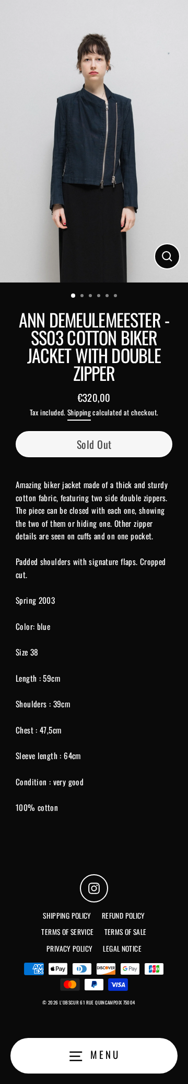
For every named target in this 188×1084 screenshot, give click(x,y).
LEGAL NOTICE (122, 948)
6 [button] (116, 296)
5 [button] (108, 296)
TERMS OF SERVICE (67, 932)
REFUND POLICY (123, 915)
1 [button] (73, 296)
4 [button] (99, 296)
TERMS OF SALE (125, 932)
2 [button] (83, 296)
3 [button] (91, 296)
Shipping (79, 412)
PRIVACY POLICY (69, 948)
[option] (94, 141)
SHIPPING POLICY (67, 915)
